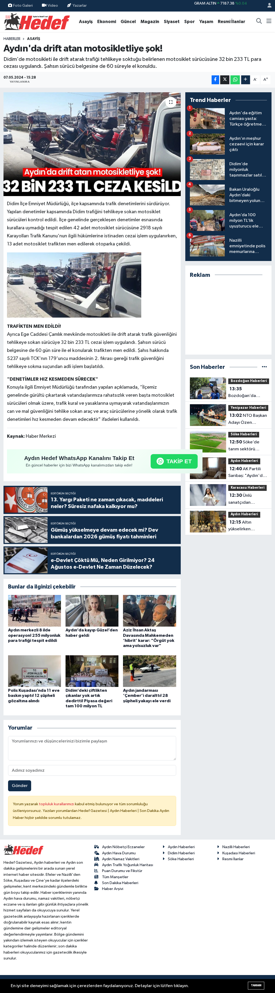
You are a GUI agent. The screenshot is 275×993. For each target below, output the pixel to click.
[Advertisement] (228, 316)
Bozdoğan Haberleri (249, 381)
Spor (189, 21)
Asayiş (86, 21)
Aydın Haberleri (244, 461)
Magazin (149, 21)
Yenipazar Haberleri (248, 408)
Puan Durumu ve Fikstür (122, 871)
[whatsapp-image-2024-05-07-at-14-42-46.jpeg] (74, 284)
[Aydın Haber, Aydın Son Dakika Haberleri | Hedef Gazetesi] (36, 21)
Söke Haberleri (244, 434)
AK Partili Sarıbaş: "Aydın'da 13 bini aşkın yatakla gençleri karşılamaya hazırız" (247, 472)
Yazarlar (80, 5)
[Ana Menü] (269, 21)
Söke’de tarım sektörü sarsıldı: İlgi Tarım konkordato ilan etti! (245, 446)
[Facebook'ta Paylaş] (215, 79)
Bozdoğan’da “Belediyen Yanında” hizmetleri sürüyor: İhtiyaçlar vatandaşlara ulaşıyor (248, 393)
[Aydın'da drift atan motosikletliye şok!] (92, 144)
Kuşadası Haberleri (238, 853)
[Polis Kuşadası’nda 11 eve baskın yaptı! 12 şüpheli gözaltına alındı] (34, 671)
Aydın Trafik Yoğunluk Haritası (127, 865)
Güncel (128, 21)
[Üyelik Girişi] (267, 6)
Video (53, 5)
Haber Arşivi (112, 889)
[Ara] (259, 21)
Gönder (20, 786)
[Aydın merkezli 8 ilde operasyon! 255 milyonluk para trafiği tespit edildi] (34, 610)
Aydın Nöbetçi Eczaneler (123, 847)
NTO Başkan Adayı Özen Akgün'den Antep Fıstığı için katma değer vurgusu (247, 419)
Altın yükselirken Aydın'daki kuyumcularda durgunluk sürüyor (246, 526)
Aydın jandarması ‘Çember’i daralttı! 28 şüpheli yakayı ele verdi (147, 695)
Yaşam (206, 21)
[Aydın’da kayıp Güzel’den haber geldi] (92, 610)
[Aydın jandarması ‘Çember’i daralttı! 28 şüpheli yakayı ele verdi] (149, 671)
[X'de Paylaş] (224, 79)
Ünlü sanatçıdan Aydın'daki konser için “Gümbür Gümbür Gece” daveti (246, 499)
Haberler (11, 39)
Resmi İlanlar (231, 21)
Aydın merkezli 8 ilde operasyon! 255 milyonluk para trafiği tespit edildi (34, 635)
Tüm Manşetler (115, 877)
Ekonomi (106, 21)
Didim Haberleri (181, 853)
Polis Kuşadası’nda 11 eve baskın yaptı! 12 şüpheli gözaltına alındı (34, 695)
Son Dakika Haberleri (120, 883)
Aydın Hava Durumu (119, 853)
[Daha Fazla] (245, 79)
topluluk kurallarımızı (57, 804)
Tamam (256, 985)
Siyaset (172, 21)
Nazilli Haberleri (236, 847)
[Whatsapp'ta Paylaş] (235, 79)
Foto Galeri (23, 5)
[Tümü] (264, 367)
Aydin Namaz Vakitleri (120, 859)
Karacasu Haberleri (248, 488)
